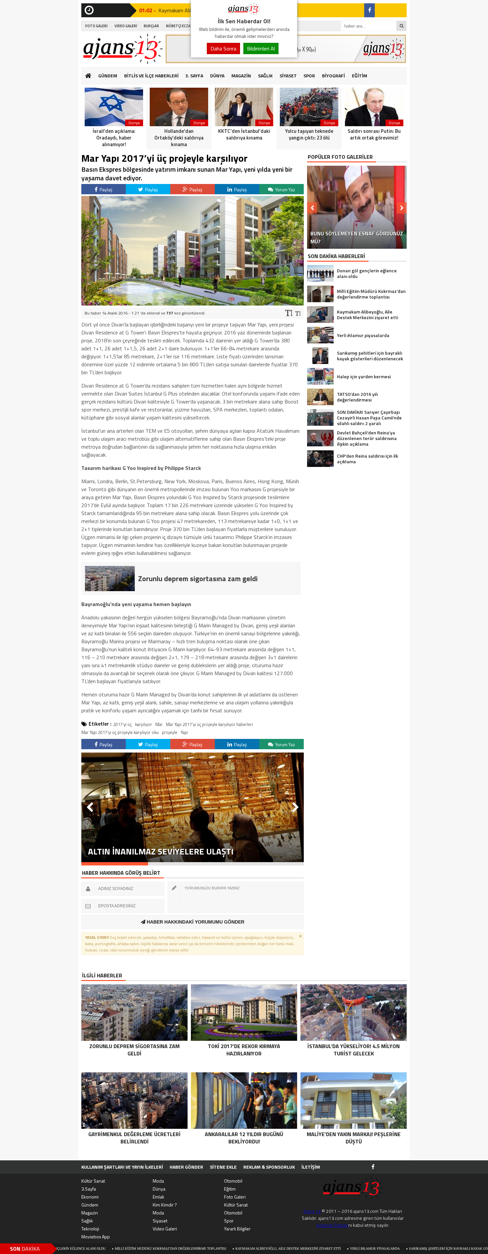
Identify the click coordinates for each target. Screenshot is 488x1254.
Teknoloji (90, 1228)
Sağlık (87, 1220)
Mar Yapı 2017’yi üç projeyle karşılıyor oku (120, 732)
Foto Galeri (235, 1196)
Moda (158, 1180)
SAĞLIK (265, 75)
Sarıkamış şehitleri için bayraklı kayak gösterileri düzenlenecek (417, 1248)
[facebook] (369, 10)
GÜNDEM (107, 75)
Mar (159, 724)
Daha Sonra (223, 48)
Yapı (184, 732)
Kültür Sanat (93, 1180)
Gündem (89, 1204)
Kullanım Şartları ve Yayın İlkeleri (122, 1166)
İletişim (310, 1166)
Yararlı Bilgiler (237, 1228)
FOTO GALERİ (96, 26)
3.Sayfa (88, 1188)
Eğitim (230, 1188)
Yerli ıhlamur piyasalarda (322, 1248)
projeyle (169, 732)
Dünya (159, 1188)
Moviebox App (95, 1236)
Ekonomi (90, 1196)
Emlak (158, 1196)
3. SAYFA (194, 75)
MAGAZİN (241, 75)
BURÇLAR (151, 26)
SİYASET (288, 75)
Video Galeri (165, 1228)
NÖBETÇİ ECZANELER (183, 26)
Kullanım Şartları (332, 1224)
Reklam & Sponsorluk (269, 1166)
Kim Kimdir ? (165, 1204)
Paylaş (106, 189)
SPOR (309, 75)
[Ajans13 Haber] (244, 13)
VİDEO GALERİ (126, 26)
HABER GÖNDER (186, 1166)
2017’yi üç (122, 724)
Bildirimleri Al (261, 48)
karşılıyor (143, 724)
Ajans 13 (312, 1211)
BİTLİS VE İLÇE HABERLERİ (151, 75)
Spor (229, 1220)
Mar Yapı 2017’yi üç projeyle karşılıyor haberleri (209, 724)
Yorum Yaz (284, 189)
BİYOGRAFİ (333, 75)
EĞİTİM (359, 75)
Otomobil (233, 1180)
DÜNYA (217, 75)
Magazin (89, 1212)
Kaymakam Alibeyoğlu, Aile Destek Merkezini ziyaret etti (234, 1248)
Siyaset (160, 1220)
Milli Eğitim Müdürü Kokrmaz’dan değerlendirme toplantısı (117, 1248)
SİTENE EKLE (223, 1166)
